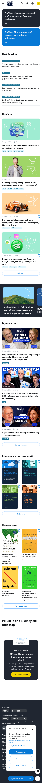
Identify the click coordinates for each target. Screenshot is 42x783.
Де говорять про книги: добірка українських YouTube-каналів (17, 77)
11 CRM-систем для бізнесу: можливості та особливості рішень (20, 146)
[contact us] (37, 778)
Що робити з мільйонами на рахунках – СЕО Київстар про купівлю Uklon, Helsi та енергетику (20, 396)
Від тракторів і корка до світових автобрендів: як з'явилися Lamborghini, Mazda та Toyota (20, 222)
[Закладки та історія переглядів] (27, 3)
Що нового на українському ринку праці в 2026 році (20, 89)
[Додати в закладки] (39, 142)
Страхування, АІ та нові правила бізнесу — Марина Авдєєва (20, 433)
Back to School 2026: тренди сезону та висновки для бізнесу (19, 101)
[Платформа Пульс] (37, 771)
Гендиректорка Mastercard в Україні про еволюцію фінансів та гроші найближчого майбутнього (21, 357)
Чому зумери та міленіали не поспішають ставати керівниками (21, 65)
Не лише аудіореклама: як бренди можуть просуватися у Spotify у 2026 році (19, 261)
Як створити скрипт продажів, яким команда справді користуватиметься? (19, 183)
